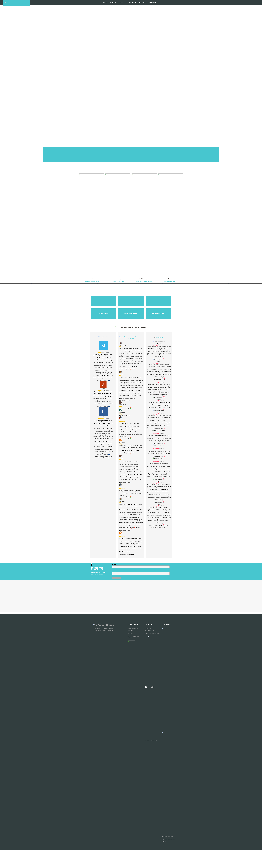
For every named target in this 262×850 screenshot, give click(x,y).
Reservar (142, 2)
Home (105, 2)
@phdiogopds (153, 740)
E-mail (114, 571)
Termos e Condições (167, 836)
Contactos (152, 2)
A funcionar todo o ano (117, 281)
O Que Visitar (132, 2)
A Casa (122, 2)
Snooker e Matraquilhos (170, 281)
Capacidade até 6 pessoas (91, 281)
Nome (114, 564)
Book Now (131, 158)
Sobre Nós (113, 2)
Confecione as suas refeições (144, 281)
